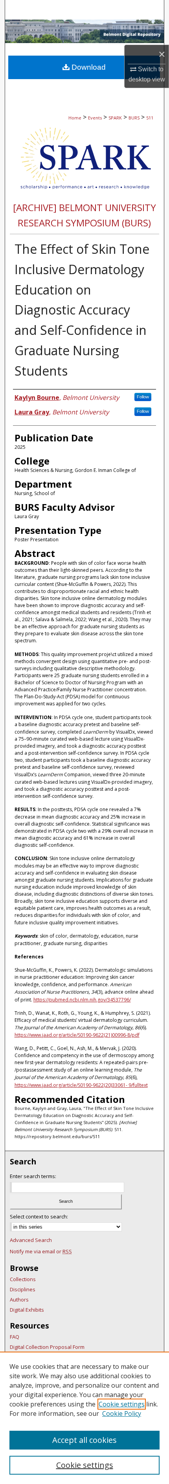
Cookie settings (122, 1404)
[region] (84, 1418)
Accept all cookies (84, 1440)
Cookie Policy (121, 1413)
